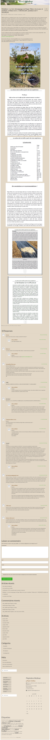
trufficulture (19, 325)
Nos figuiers (5, 650)
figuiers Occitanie (18, 724)
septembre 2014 (6, 636)
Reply (46, 334)
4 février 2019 (41, 339)
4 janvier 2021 (41, 485)
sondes (13, 733)
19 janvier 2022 (41, 525)
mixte (20, 726)
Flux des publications (7, 662)
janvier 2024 (5, 618)
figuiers (14, 724)
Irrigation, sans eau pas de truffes (17, 611)
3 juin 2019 (41, 353)
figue (6, 724)
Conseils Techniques (7, 648)
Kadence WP (18, 737)
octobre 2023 (5, 620)
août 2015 (5, 634)
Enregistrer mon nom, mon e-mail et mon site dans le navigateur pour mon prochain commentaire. (20, 574)
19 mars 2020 (43, 382)
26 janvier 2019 (42, 334)
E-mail (3, 564)
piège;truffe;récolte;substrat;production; (15, 728)
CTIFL (14, 723)
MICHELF (8, 399)
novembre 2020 (6, 622)
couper (12, 723)
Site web (3, 569)
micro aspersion (15, 726)
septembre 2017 (6, 626)
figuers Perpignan (9, 724)
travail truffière (4, 734)
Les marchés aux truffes (7, 588)
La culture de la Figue (7, 596)
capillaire (3, 721)
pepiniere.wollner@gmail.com (8, 36)
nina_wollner (5, 14)
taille (17, 733)
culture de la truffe (5, 325)
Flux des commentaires (7, 664)
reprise (21, 731)
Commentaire (4, 545)
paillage (5, 728)
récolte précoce (6, 733)
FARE (7, 382)
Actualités (15, 14)
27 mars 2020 (41, 403)
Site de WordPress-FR (7, 666)
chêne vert (6, 723)
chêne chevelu (14, 721)
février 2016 (5, 628)
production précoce (10, 731)
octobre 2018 (5, 624)
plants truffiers (12, 325)
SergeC (7, 443)
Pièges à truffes (13, 603)
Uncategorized (20, 14)
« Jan (27, 713)
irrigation (7, 726)
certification (6, 721)
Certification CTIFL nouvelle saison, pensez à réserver (14, 590)
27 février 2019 (42, 348)
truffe (7, 734)
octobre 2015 (5, 632)
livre (8, 325)
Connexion (5, 660)
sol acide (10, 733)
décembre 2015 (6, 630)
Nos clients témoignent (7, 586)
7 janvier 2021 (42, 505)
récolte (3, 733)
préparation (15, 731)
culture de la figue (18, 723)
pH (8, 728)
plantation (6, 729)
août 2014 (5, 638)
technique (15, 325)
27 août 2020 (43, 419)
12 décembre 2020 (42, 475)
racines (18, 731)
